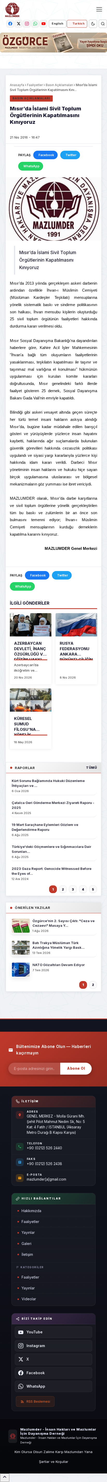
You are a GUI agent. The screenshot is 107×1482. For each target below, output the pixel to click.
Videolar (29, 1299)
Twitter (70, 155)
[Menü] (99, 9)
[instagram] (27, 24)
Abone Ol (76, 1068)
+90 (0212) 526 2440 (44, 1148)
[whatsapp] (35, 24)
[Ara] (103, 24)
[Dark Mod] (93, 24)
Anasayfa (17, 85)
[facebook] (10, 24)
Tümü (91, 768)
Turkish (78, 23)
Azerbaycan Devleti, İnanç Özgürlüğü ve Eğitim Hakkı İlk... (30, 654)
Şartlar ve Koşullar (53, 1462)
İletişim (27, 1254)
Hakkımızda (31, 1211)
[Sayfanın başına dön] (4, 1477)
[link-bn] (53, 42)
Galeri (26, 1243)
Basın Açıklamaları (59, 85)
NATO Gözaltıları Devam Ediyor (58, 965)
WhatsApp (31, 166)
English (57, 23)
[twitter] (18, 24)
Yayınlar (28, 1232)
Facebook (46, 155)
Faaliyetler (35, 85)
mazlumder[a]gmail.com (46, 1179)
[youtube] (43, 24)
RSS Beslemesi (38, 1401)
